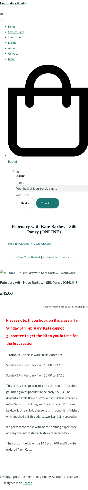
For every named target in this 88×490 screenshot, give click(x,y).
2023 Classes (42, 243)
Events (12, 42)
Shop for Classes (18, 243)
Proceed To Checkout (57, 257)
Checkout (48, 203)
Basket (26, 203)
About (12, 48)
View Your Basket (28, 257)
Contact (13, 53)
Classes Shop (16, 32)
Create (27, 483)
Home (11, 26)
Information (15, 37)
